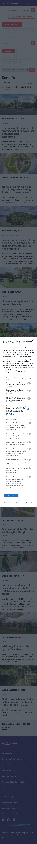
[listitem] (18, 378)
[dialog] (18, 422)
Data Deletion (6, 503)
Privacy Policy (30, 503)
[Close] (33, 341)
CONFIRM (11, 495)
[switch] (29, 383)
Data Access (18, 503)
